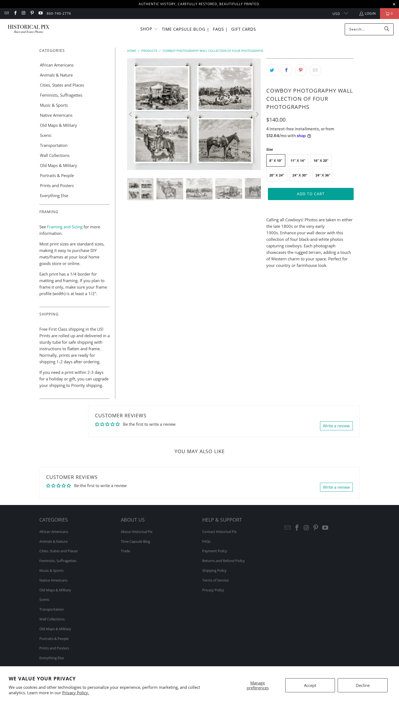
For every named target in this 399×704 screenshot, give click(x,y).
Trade (125, 550)
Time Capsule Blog (135, 541)
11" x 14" (297, 160)
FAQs (206, 541)
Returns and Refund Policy (223, 560)
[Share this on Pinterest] (301, 70)
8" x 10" (275, 160)
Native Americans (56, 115)
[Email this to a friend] (315, 70)
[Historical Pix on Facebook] (14, 13)
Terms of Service (215, 580)
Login (370, 13)
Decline (363, 685)
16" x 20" (321, 160)
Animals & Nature (56, 75)
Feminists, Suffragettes (61, 95)
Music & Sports (54, 105)
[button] (149, 29)
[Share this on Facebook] (287, 70)
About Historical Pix (137, 531)
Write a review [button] (336, 425)
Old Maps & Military (58, 125)
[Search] (387, 29)
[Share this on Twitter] (272, 70)
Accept (310, 685)
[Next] (256, 114)
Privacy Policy (213, 590)
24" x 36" (322, 175)
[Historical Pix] (28, 29)
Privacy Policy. (75, 692)
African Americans (57, 65)
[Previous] (131, 114)
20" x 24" (276, 175)
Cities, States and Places (62, 85)
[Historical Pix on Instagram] (23, 13)
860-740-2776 (59, 13)
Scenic (46, 135)
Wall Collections (54, 155)
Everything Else (54, 195)
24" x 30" (299, 175)
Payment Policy (214, 550)
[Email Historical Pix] (6, 13)
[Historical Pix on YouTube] (40, 13)
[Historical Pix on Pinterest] (32, 13)
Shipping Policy (214, 570)
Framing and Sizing (64, 226)
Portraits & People (57, 175)
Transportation (54, 145)
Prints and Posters (57, 185)
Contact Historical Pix (219, 531)
